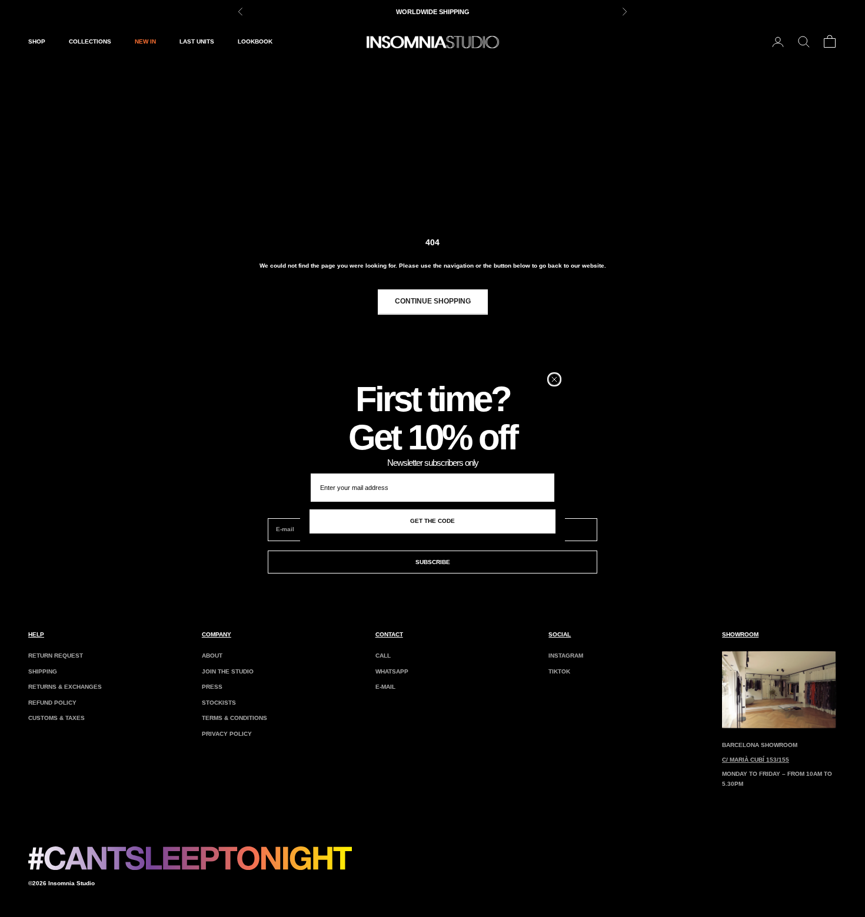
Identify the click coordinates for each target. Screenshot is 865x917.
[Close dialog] (554, 379)
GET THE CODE (432, 521)
